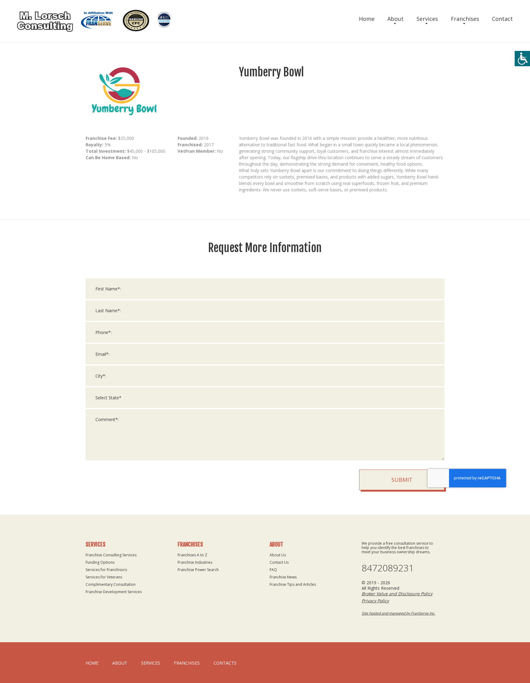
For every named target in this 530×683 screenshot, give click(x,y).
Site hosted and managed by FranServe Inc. (398, 613)
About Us (278, 555)
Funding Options (100, 562)
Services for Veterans (104, 577)
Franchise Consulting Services (111, 555)
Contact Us (279, 562)
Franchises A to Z (192, 555)
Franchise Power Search (198, 569)
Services (427, 18)
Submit (402, 479)
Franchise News (283, 577)
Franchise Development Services (114, 591)
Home (366, 18)
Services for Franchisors (106, 569)
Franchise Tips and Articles (293, 584)
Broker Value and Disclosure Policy (397, 594)
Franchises (465, 18)
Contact (502, 18)
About (395, 18)
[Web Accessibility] (522, 58)
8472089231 (388, 568)
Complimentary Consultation (111, 584)
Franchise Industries (195, 562)
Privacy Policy (375, 601)
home (92, 663)
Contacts (224, 663)
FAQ (273, 569)
